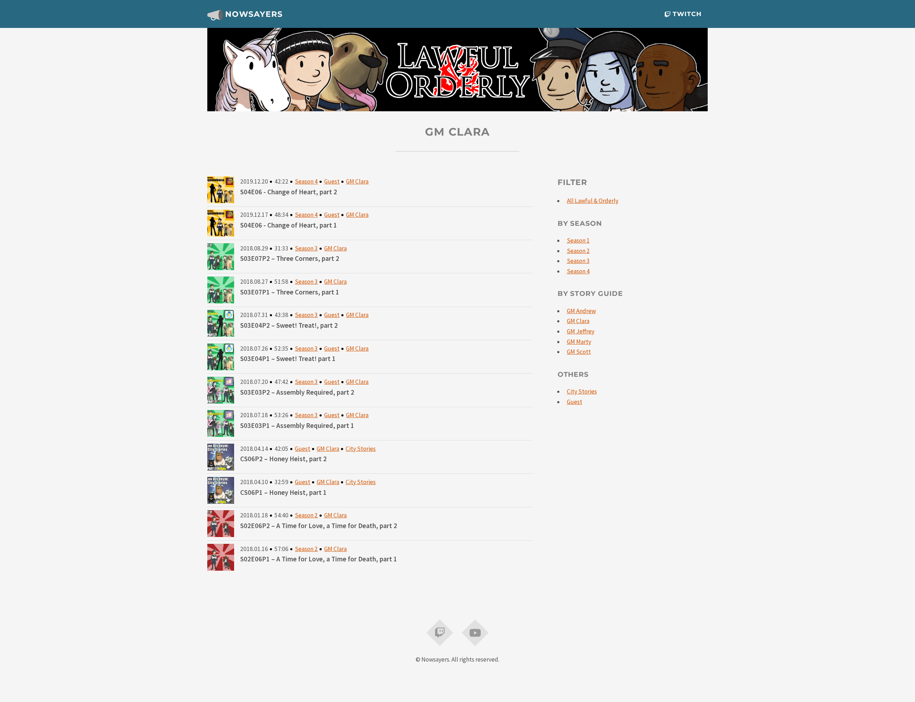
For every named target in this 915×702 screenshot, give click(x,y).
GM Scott (579, 352)
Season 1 (578, 240)
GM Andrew (581, 311)
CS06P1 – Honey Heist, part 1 (283, 492)
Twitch (686, 14)
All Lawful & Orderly (592, 201)
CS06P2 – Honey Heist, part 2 (283, 458)
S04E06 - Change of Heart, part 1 (288, 225)
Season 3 (306, 248)
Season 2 (306, 515)
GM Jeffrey (580, 331)
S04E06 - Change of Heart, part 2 (288, 191)
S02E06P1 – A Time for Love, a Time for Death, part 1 (318, 559)
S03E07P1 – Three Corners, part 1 (289, 292)
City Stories (361, 449)
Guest (332, 181)
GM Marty (579, 342)
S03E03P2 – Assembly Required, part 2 (297, 392)
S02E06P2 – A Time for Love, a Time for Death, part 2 (318, 525)
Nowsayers (253, 14)
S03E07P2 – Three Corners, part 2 (289, 258)
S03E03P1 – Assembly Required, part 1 (297, 425)
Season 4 (306, 181)
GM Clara (357, 181)
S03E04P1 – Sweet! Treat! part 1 (288, 358)
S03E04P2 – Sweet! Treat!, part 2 (289, 325)
